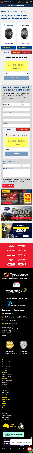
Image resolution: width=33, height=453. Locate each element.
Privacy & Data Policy (11, 448)
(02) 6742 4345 (10, 320)
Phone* (11, 112)
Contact (4, 397)
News (4, 403)
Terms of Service (16, 181)
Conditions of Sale (21, 448)
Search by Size (6, 364)
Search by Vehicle (7, 362)
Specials (4, 395)
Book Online (6, 399)
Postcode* (5, 123)
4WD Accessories (7, 380)
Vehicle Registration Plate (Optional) (9, 162)
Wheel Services (6, 391)
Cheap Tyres (5, 419)
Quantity (24, 102)
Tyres (3, 360)
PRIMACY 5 (9, 41)
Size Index (5, 413)
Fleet (3, 401)
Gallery (4, 406)
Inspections (5, 385)
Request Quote (8, 185)
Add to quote (6, 47)
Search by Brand (6, 366)
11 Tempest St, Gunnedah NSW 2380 (17, 317)
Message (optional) (7, 168)
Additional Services (7, 393)
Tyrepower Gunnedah (17, 5)
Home (4, 11)
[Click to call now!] (19, 2)
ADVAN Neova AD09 (24, 41)
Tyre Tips (4, 370)
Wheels (4, 372)
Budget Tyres (5, 417)
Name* (4, 107)
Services (4, 378)
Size (3, 102)
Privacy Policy (6, 181)
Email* (4, 118)
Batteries (4, 382)
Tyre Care (4, 368)
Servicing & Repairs (7, 387)
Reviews (5, 408)
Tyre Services (5, 389)
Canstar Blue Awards (7, 415)
